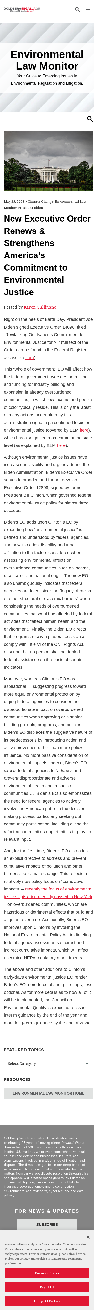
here (29, 357)
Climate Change (41, 201)
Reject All (47, 1287)
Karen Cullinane (40, 307)
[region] (47, 1270)
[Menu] (85, 9)
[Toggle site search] (77, 9)
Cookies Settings (47, 1273)
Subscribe (47, 1224)
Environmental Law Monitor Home (48, 1093)
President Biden (30, 208)
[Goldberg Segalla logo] (22, 10)
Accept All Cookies (47, 1301)
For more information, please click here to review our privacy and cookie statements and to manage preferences (45, 1258)
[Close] (88, 1237)
